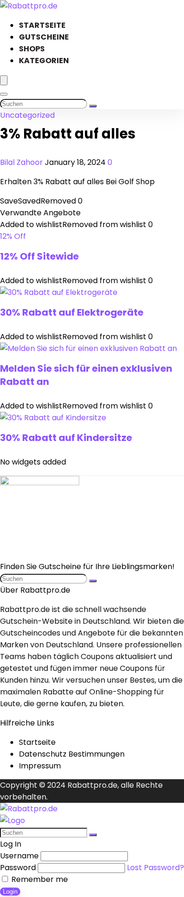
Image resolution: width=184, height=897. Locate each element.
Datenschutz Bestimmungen (72, 754)
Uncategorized (27, 115)
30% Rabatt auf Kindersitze (66, 437)
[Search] (4, 94)
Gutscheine (44, 37)
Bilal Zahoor (22, 162)
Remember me (38, 879)
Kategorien (44, 60)
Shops (32, 48)
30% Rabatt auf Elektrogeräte (71, 312)
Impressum (40, 765)
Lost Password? (155, 867)
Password (18, 867)
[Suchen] (93, 106)
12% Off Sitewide (39, 256)
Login (10, 891)
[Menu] (4, 80)
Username (19, 855)
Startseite (42, 25)
